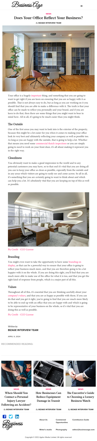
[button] (81, 6)
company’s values (17, 295)
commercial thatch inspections (51, 143)
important (36, 95)
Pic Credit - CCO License (21, 249)
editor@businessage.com (83, 430)
